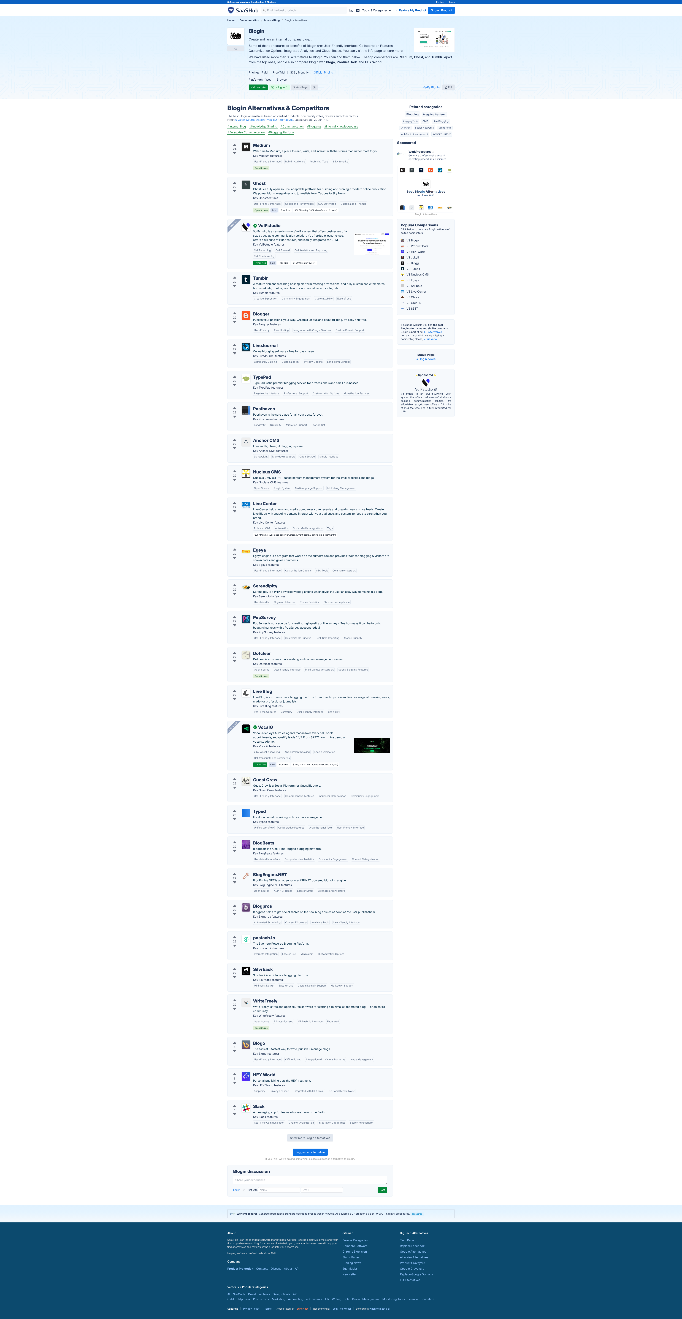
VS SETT (412, 308)
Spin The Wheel (341, 1308)
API (297, 1268)
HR (327, 1299)
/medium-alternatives (244, 141)
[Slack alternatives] (246, 1108)
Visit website (258, 87)
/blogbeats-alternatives (245, 839)
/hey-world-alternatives (245, 1070)
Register (440, 2)
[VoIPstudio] (246, 227)
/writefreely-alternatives (246, 997)
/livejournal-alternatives (246, 341)
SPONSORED (232, 224)
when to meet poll (379, 1308)
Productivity (261, 1299)
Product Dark (347, 62)
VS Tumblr (413, 269)
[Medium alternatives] (246, 147)
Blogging (412, 114)
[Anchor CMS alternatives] (246, 442)
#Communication (292, 126)
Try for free (260, 262)
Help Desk (243, 1299)
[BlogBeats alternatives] (246, 844)
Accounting (295, 1299)
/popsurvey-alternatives (246, 613)
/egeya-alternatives (243, 546)
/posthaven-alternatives (246, 404)
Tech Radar (407, 1240)
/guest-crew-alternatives (246, 775)
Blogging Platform (434, 114)
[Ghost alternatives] (246, 185)
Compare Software (354, 1246)
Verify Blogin (431, 87)
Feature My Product (412, 10)
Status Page (300, 87)
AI (228, 1294)
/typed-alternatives (243, 807)
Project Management (366, 1299)
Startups (271, 2)
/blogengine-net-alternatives (249, 870)
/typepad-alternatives (244, 373)
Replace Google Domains (417, 1274)
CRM (230, 1299)
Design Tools (281, 1294)
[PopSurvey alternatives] (246, 619)
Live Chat (405, 127)
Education (427, 1299)
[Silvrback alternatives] (246, 971)
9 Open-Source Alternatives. (254, 119)
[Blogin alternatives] (235, 36)
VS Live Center (416, 291)
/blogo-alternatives (243, 1039)
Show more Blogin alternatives (310, 1138)
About (288, 1268)
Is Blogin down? (426, 359)
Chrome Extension (354, 1251)
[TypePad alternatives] (246, 378)
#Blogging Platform (281, 132)
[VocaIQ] (246, 728)
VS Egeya (412, 280)
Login (452, 2)
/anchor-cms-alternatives (247, 436)
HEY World (373, 62)
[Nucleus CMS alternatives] (246, 473)
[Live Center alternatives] (246, 505)
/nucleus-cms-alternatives (247, 468)
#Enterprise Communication (246, 132)
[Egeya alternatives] (246, 551)
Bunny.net (302, 1308)
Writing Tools (340, 1299)
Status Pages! (351, 1257)
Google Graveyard (412, 1268)
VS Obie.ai (413, 297)
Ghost (418, 57)
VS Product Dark (417, 246)
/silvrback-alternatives (245, 965)
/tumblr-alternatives (243, 274)
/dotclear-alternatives (244, 649)
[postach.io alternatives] (246, 939)
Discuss (276, 1268)
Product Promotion (240, 1268)
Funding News (351, 1263)
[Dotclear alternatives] (246, 655)
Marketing (278, 1299)
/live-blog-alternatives (245, 687)
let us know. (430, 338)
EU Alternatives (433, 331)
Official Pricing (323, 72)
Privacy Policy (251, 1308)
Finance (413, 1299)
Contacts (262, 1268)
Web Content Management (414, 134)
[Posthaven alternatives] (246, 410)
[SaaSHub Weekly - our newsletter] (351, 10)
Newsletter (349, 1274)
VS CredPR (413, 303)
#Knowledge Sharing (263, 126)
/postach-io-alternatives (246, 933)
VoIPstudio (424, 389)
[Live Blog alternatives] (246, 693)
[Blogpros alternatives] (246, 907)
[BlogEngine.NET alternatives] (246, 876)
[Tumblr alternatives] (246, 279)
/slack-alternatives (242, 1102)
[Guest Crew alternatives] (246, 781)
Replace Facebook (412, 1246)
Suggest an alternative (310, 1152)
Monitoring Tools (393, 1299)
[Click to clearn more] (341, 1213)
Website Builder (442, 133)
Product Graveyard (412, 1263)
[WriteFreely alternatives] (246, 1002)
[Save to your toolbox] (235, 48)
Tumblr (436, 57)
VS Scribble (414, 286)
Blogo (330, 62)
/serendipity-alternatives (246, 582)
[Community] (357, 10)
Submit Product (441, 10)
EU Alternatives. (284, 119)
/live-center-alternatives (246, 499)
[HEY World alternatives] (246, 1076)
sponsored (417, 1213)
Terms (268, 1308)
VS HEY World (416, 252)
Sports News (445, 127)
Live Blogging (441, 121)
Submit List (349, 1268)
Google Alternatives (413, 1251)
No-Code (239, 1294)
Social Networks (424, 127)
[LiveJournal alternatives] (246, 347)
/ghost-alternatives (242, 179)
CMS (425, 121)
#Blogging (314, 126)
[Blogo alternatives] (246, 1044)
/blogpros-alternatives (245, 902)
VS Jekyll (412, 257)
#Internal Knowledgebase (341, 126)
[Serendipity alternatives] (246, 587)
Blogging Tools (410, 121)
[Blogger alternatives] (246, 315)
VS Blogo (412, 240)
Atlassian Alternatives (414, 1257)
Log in (237, 1189)
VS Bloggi (413, 263)
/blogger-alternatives (244, 310)
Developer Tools (259, 1294)
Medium (406, 57)
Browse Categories (355, 1240)
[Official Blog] (314, 87)
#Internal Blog (237, 126)
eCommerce (314, 1299)
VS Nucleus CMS (417, 274)
